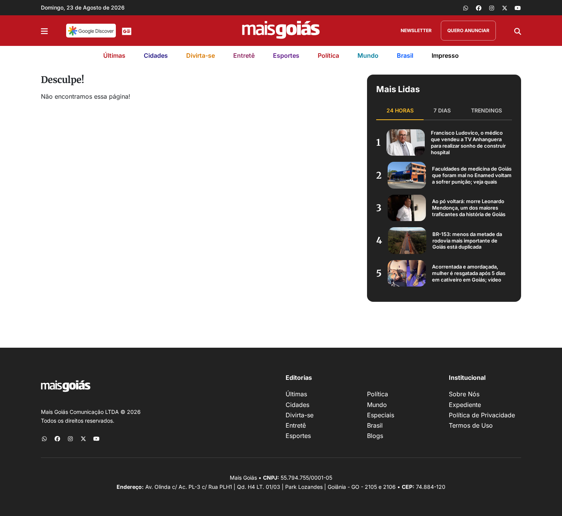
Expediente (465, 405)
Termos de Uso (471, 425)
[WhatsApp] (465, 7)
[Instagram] (491, 7)
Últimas (114, 55)
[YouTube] (517, 7)
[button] (44, 30)
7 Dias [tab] (442, 110)
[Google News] (127, 30)
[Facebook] (478, 7)
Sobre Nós (464, 394)
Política (328, 55)
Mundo (367, 55)
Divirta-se (200, 55)
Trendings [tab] (486, 110)
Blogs (375, 435)
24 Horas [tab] (400, 110)
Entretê (244, 55)
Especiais (380, 415)
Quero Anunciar (468, 30)
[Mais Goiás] (281, 31)
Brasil (405, 55)
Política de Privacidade (482, 415)
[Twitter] (504, 7)
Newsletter (416, 30)
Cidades (156, 55)
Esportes (286, 55)
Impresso (445, 55)
